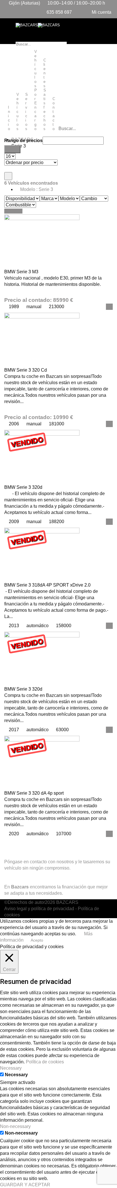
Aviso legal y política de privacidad (39, 908)
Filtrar (12, 149)
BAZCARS (67, 902)
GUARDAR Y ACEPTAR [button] (25, 1184)
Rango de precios (23, 140)
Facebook (14, 842)
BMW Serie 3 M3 (21, 271)
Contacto (54, 114)
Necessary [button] (11, 1068)
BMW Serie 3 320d (23, 487)
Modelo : (36, 189)
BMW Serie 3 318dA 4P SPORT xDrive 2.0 (47, 585)
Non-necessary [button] (15, 1126)
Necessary (16, 1074)
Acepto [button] (37, 940)
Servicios (26, 111)
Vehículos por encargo (35, 90)
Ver (109, 306)
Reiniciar (13, 211)
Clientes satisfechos (44, 94)
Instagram (39, 842)
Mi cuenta (101, 12)
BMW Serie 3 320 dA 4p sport (34, 793)
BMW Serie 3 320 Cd (25, 370)
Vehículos (17, 111)
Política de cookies (45, 1061)
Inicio (9, 118)
